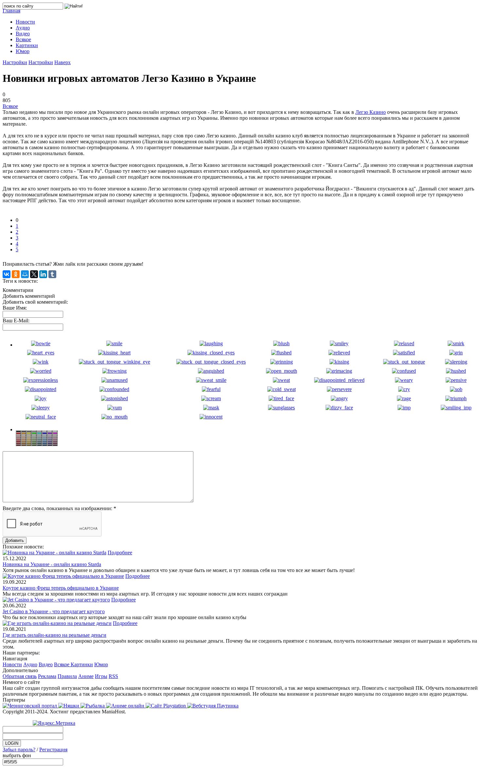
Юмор (101, 664)
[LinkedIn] (43, 274)
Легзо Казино (370, 112)
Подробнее (120, 552)
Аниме (86, 676)
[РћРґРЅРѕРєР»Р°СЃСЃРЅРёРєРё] (16, 274)
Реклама (47, 676)
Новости (12, 664)
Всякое (10, 106)
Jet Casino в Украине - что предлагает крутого (54, 611)
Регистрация (53, 749)
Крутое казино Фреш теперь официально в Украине (61, 588)
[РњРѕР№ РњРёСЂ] (25, 274)
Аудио (30, 664)
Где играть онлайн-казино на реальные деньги (54, 635)
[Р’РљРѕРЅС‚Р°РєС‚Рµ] (6, 274)
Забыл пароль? (19, 749)
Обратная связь (20, 676)
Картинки (82, 664)
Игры (101, 676)
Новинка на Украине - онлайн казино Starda (52, 564)
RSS (113, 676)
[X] (34, 274)
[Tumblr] (52, 274)
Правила (67, 676)
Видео (46, 664)
